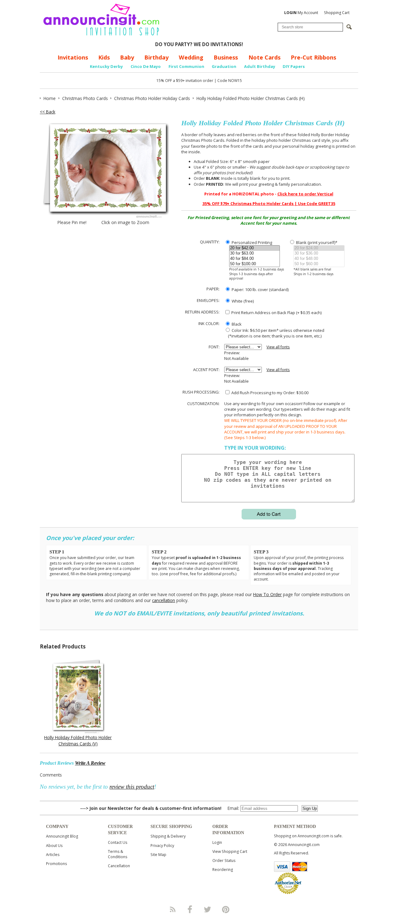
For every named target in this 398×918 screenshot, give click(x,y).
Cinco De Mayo (146, 66)
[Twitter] (208, 909)
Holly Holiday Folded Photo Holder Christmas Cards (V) (78, 740)
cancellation (163, 600)
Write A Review (90, 763)
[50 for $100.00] (254, 264)
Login (217, 842)
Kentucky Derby (106, 66)
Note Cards (264, 57)
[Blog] (172, 909)
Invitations (73, 57)
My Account (301, 12)
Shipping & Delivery (168, 836)
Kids (104, 57)
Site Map (158, 854)
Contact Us (117, 842)
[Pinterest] (226, 909)
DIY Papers (294, 66)
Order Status (223, 860)
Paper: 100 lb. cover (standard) (260, 289)
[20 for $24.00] (319, 248)
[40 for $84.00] (254, 258)
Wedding (191, 57)
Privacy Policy (162, 845)
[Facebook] (190, 909)
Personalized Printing (251, 242)
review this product (131, 786)
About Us (54, 845)
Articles (52, 854)
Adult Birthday (259, 66)
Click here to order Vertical (305, 194)
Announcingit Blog (62, 836)
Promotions (56, 863)
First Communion (186, 66)
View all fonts (278, 347)
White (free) (242, 301)
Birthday (156, 57)
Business (226, 57)
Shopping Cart (336, 12)
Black (236, 324)
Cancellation (119, 865)
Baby (127, 57)
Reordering (222, 869)
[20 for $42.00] (254, 248)
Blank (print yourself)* (316, 242)
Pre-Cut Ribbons (313, 57)
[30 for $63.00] (254, 253)
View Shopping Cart (229, 851)
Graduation (224, 66)
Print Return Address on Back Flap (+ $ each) (276, 312)
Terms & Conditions (117, 854)
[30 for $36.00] (319, 253)
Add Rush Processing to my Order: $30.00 (269, 392)
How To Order (267, 594)
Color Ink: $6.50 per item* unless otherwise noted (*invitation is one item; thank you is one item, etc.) (274, 333)
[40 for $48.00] (319, 258)
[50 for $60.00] (319, 264)
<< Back (47, 112)
